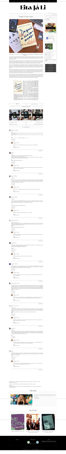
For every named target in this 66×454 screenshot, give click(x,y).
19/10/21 (14, 143)
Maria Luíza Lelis (14, 305)
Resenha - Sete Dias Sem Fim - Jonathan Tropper (50, 54)
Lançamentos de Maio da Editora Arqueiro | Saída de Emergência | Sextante (50, 60)
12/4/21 (12, 306)
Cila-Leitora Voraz (15, 220)
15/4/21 (12, 329)
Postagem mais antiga (39, 122)
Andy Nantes (13, 242)
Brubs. (12, 152)
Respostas (13, 141)
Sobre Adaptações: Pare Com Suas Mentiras (50, 28)
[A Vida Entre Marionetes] (51, 49)
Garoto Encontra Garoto (17, 431)
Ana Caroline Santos (15, 283)
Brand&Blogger (36, 449)
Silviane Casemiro (14, 130)
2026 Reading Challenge (50, 36)
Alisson (50, 37)
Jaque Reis (13, 328)
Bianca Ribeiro (14, 176)
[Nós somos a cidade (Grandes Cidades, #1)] (47, 48)
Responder (13, 139)
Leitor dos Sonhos (50, 69)
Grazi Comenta (51, 66)
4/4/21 (12, 153)
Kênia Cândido (14, 196)
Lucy (12, 350)
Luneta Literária (14, 263)
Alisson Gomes (16, 142)
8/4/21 (12, 221)
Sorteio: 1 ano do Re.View (48, 58)
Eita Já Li (25, 449)
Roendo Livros (51, 71)
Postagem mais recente (13, 122)
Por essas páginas (16, 356)
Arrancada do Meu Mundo (38, 124)
